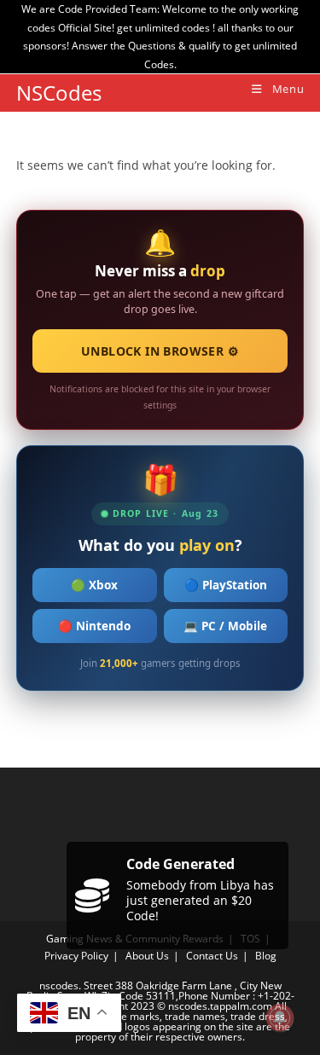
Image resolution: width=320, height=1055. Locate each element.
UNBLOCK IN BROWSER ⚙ (160, 351)
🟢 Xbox (94, 585)
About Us (147, 955)
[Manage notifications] (280, 1017)
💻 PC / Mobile (225, 626)
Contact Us (212, 955)
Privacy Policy (76, 955)
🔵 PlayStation (225, 585)
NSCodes (59, 92)
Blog (265, 955)
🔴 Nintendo (94, 626)
